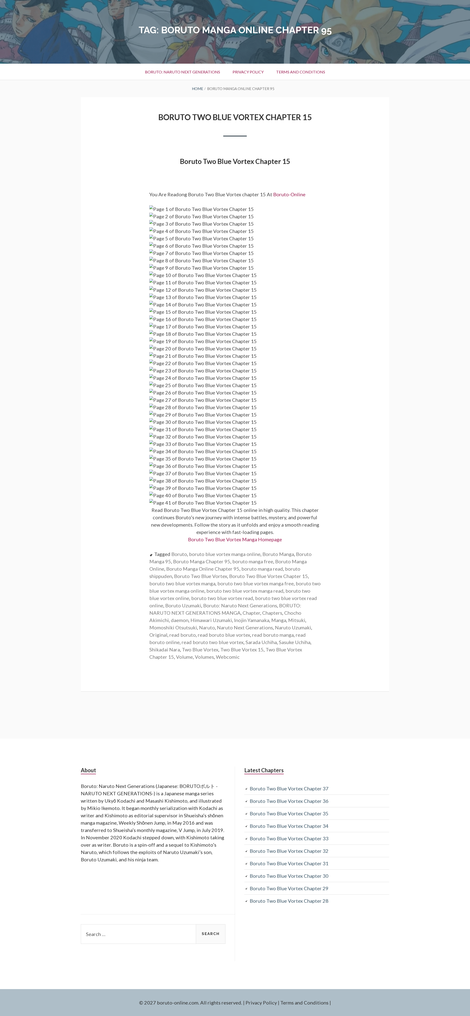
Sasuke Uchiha (294, 642)
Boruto (179, 554)
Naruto (207, 627)
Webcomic (228, 657)
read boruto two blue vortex (213, 642)
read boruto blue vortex (224, 635)
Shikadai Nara (164, 649)
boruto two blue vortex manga (182, 583)
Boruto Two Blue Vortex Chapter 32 (289, 851)
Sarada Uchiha (261, 642)
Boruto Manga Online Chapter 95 (202, 569)
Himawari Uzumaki (211, 620)
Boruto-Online (289, 194)
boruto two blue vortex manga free (255, 583)
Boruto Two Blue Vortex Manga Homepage (235, 539)
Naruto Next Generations (245, 627)
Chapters (272, 613)
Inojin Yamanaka (251, 620)
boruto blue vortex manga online (224, 554)
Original (158, 635)
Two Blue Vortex (200, 649)
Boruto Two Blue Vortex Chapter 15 (235, 117)
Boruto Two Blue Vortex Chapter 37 (289, 788)
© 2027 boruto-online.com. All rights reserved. (190, 1002)
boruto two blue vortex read (222, 598)
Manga (278, 620)
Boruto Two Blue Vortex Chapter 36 (289, 801)
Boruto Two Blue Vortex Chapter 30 (289, 876)
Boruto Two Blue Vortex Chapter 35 (289, 813)
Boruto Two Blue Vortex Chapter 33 (289, 838)
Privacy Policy (248, 71)
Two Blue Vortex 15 (242, 649)
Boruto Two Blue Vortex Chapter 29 (289, 888)
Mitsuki (296, 620)
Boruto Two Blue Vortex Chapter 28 (289, 901)
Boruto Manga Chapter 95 (201, 561)
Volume (184, 657)
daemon (179, 620)
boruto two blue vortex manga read (244, 591)
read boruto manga (273, 635)
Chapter (251, 613)
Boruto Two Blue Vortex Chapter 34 (289, 826)
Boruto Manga (278, 554)
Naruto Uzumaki (293, 627)
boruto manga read (262, 569)
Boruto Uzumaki (183, 605)
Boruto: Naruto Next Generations (182, 71)
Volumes (204, 657)
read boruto (182, 635)
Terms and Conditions (300, 71)
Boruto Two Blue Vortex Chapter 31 (289, 863)
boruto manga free (252, 561)
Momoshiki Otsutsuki (173, 627)
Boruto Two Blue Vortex (200, 576)
